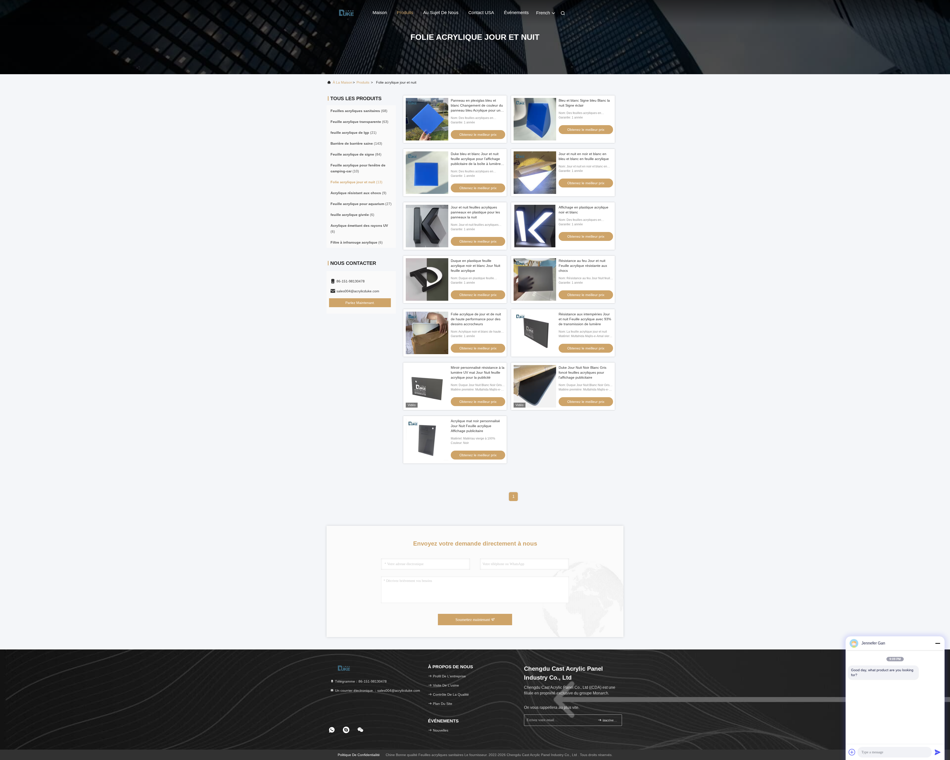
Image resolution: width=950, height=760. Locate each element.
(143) (356, 143)
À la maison (342, 82)
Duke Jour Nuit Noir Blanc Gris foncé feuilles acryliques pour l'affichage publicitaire (582, 372)
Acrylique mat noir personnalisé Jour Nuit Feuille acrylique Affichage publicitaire (475, 426)
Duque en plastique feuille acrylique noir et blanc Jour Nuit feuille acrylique (475, 266)
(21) (354, 133)
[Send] (938, 752)
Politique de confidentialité (359, 755)
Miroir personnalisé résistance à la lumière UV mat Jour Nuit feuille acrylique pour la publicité (477, 372)
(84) (356, 154)
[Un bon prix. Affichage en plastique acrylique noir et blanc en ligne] (535, 226)
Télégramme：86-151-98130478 (360, 681)
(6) (352, 215)
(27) (361, 204)
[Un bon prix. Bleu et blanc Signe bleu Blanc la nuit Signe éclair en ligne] (535, 119)
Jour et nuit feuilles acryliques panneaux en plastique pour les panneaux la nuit (475, 212)
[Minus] (938, 643)
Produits (405, 12)
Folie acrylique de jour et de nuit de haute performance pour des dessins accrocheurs (476, 319)
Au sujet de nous (440, 12)
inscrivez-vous (610, 720)
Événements (516, 12)
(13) (356, 182)
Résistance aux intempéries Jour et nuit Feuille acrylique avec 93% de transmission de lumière (585, 319)
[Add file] (852, 752)
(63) (359, 122)
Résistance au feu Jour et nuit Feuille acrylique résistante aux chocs (583, 266)
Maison (380, 12)
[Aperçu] (346, 12)
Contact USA (481, 12)
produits (362, 82)
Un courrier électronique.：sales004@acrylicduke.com (377, 690)
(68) (359, 111)
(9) (358, 193)
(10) (358, 168)
